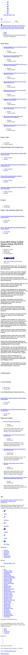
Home (5, 32)
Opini (16, 28)
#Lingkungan (7, 612)
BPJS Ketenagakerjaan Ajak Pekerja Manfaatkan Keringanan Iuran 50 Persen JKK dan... (13, 117)
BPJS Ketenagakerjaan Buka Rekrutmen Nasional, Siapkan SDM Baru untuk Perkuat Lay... (15, 125)
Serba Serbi (11, 28)
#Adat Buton (7, 616)
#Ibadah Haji (7, 604)
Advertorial (21, 27)
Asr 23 (2, 499)
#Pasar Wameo (7, 601)
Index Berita (21, 28)
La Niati (6, 233)
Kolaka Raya (10, 27)
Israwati (6, 159)
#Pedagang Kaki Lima (9, 600)
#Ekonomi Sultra (8, 579)
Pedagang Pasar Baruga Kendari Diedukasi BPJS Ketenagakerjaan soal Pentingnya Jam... (13, 56)
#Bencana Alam (8, 597)
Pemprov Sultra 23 (8, 499)
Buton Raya (15, 25)
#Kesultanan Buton (8, 615)
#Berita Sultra (7, 605)
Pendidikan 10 (4, 501)
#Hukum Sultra (7, 586)
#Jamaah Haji (7, 587)
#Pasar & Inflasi (8, 582)
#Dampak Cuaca (8, 598)
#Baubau (6, 584)
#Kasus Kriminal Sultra (9, 577)
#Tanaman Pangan (8, 595)
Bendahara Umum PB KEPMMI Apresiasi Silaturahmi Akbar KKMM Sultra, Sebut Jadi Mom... (15, 99)
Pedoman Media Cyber (9, 15)
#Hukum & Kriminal (9, 576)
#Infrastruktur (7, 611)
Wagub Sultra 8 (12, 501)
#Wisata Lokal (7, 602)
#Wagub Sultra (7, 575)
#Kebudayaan (7, 590)
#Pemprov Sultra (8, 570)
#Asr (5, 569)
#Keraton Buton (8, 614)
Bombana (15, 27)
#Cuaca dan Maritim (9, 583)
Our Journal (7, 631)
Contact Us (6, 633)
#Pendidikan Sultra (8, 608)
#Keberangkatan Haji (9, 588)
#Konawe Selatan (8, 594)
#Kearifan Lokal (8, 593)
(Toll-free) (9, 651)
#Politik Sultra (7, 607)
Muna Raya (3, 27)
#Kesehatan (6, 609)
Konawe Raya (21, 25)
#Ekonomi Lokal (8, 580)
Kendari (9, 25)
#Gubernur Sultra (8, 572)
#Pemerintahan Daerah (9, 591)
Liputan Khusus (4, 28)
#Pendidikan (7, 573)
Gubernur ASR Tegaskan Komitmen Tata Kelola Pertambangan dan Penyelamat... (11, 176)
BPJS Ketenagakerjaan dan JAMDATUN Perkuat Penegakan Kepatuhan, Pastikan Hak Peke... (15, 65)
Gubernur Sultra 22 (18, 499)
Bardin (5, 415)
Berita (5, 33)
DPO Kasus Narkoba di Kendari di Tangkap (12, 421)
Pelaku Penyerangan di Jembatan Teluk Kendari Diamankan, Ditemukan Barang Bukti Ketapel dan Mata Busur (15, 478)
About (5, 630)
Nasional (5, 25)
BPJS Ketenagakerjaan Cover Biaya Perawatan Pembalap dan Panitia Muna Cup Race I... (15, 91)
